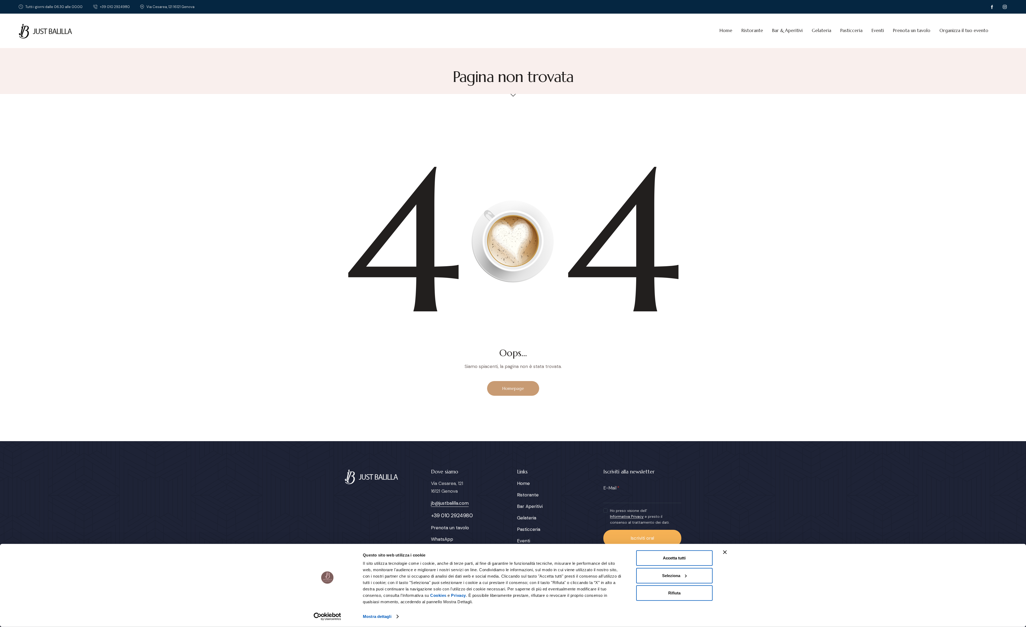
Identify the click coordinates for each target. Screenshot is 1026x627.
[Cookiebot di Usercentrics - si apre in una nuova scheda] (327, 617)
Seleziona (671, 575)
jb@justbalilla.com (450, 503)
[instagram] (1005, 7)
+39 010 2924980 (452, 515)
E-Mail (609, 488)
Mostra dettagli (377, 616)
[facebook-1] (992, 7)
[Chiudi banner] (725, 552)
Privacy (458, 595)
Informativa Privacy (627, 517)
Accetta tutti (674, 558)
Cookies (438, 595)
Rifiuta (674, 593)
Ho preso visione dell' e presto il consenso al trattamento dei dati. (640, 516)
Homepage (513, 388)
